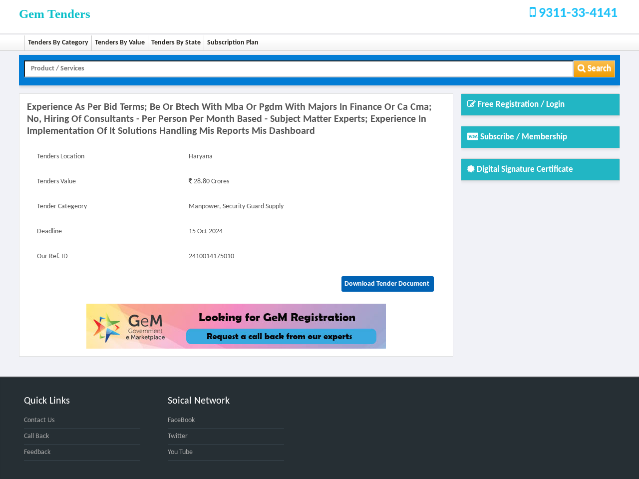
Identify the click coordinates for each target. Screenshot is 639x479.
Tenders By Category (58, 42)
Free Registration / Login (520, 104)
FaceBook (181, 420)
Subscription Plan (233, 42)
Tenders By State (176, 42)
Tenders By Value (120, 42)
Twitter (178, 436)
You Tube (180, 452)
